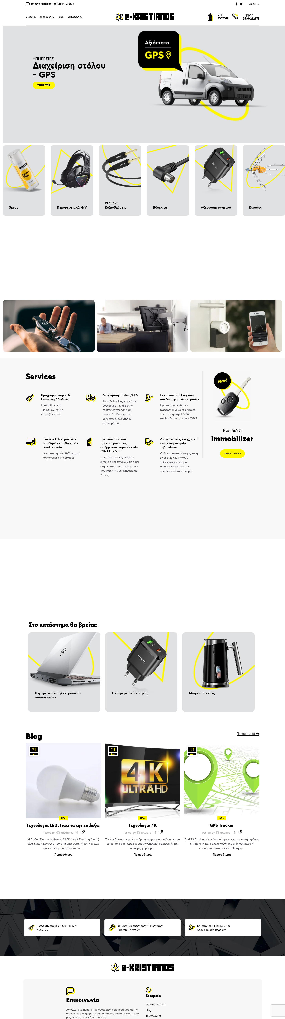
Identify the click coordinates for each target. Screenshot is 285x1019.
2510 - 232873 (66, 3)
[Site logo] (144, 16)
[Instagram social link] (241, 4)
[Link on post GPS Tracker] (221, 780)
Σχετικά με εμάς (155, 1004)
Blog (148, 1010)
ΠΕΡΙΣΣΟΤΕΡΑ (232, 453)
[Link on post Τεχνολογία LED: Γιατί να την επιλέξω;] (63, 780)
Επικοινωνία (153, 1015)
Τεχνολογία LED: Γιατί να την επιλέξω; (63, 825)
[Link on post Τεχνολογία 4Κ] (142, 780)
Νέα (63, 818)
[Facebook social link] (236, 4)
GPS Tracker (221, 825)
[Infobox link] (53, 404)
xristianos (67, 832)
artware (146, 832)
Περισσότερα (246, 733)
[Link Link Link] (77, 832)
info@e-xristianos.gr (43, 3)
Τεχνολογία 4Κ (142, 825)
